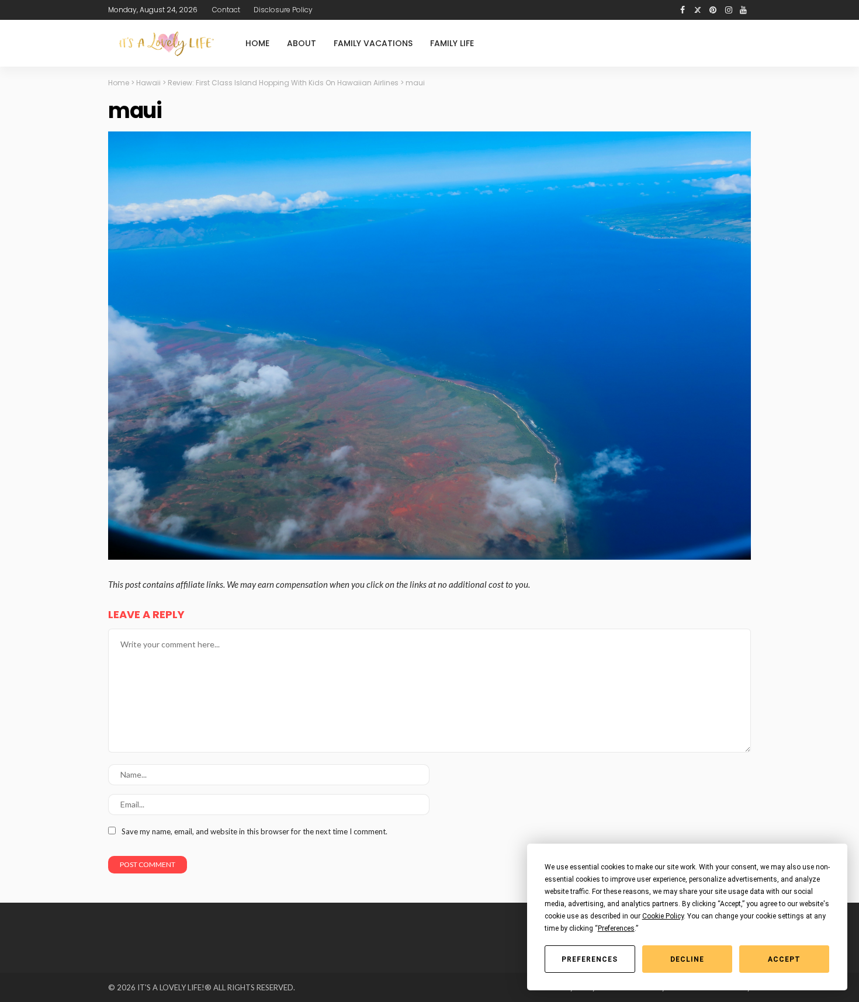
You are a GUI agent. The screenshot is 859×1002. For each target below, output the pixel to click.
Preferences (590, 959)
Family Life (452, 43)
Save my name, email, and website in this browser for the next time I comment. (254, 831)
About (301, 43)
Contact (226, 10)
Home (257, 43)
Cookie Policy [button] (663, 916)
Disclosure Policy (283, 10)
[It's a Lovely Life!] (166, 43)
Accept (784, 959)
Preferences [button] (616, 928)
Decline (687, 959)
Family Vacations (373, 43)
